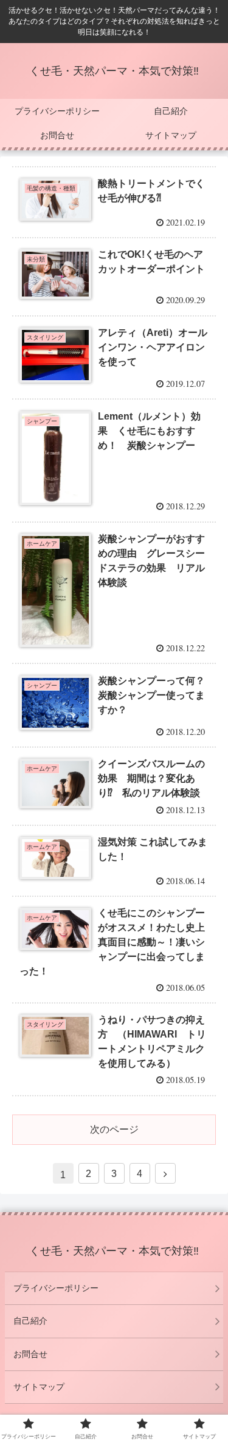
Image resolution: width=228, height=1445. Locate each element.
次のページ (114, 1129)
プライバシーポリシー (55, 1288)
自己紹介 (30, 1321)
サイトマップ (38, 1387)
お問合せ (30, 1354)
